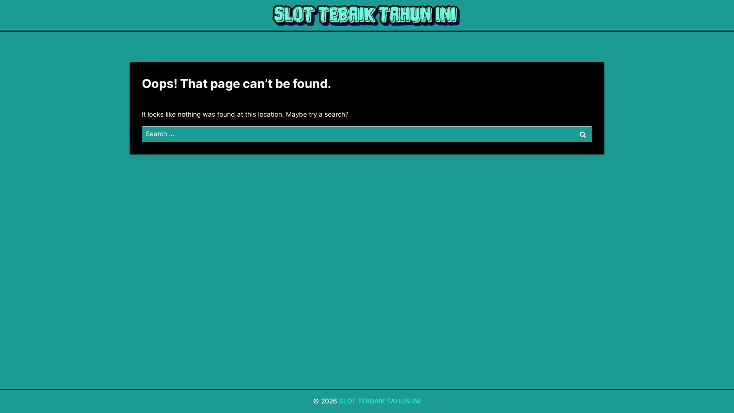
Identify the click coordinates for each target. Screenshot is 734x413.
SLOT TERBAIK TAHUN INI (380, 401)
